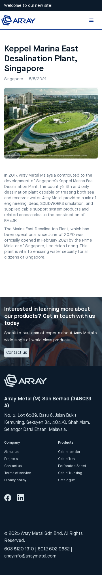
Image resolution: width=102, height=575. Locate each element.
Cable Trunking (70, 473)
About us (11, 452)
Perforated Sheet (72, 466)
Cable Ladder (69, 452)
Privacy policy (15, 480)
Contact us (16, 352)
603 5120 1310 (19, 549)
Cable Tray (66, 459)
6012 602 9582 (54, 549)
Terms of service (17, 473)
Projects (11, 459)
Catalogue (66, 480)
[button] (91, 20)
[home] (18, 20)
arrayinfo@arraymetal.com (30, 556)
